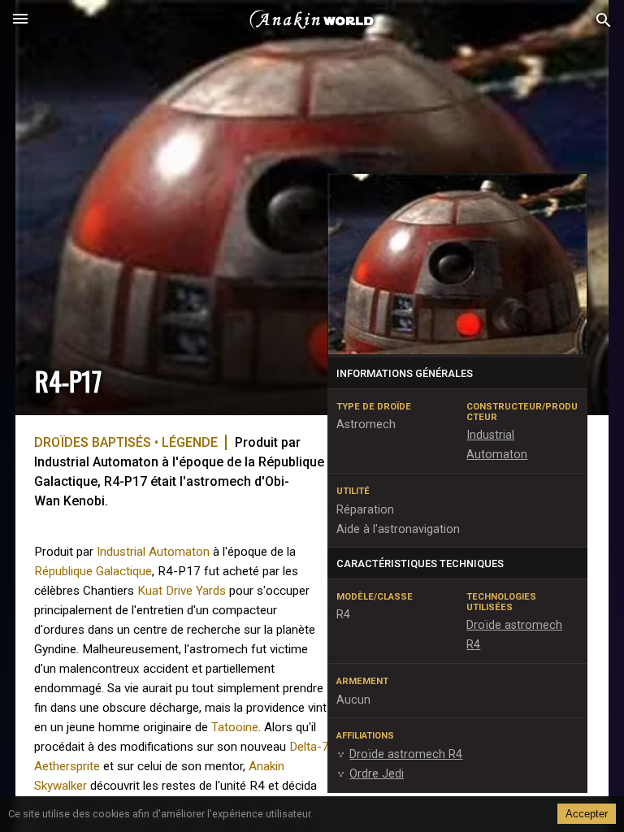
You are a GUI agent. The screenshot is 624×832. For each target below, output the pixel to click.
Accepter (587, 814)
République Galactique (93, 571)
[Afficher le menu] (20, 20)
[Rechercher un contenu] (603, 20)
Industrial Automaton (153, 551)
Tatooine (234, 727)
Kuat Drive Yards (181, 590)
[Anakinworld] (312, 20)
